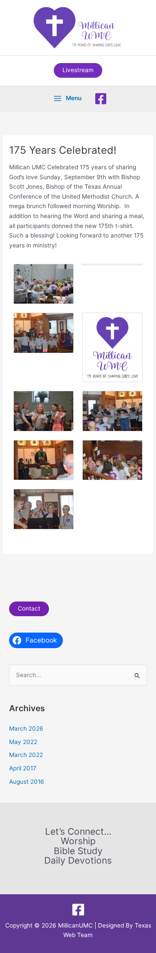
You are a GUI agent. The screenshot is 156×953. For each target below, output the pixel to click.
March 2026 (26, 728)
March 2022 (26, 754)
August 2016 (26, 781)
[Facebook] (100, 98)
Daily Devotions (78, 861)
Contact (29, 608)
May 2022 (23, 741)
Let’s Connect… (78, 832)
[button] (78, 70)
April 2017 (22, 768)
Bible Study (78, 851)
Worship (78, 841)
